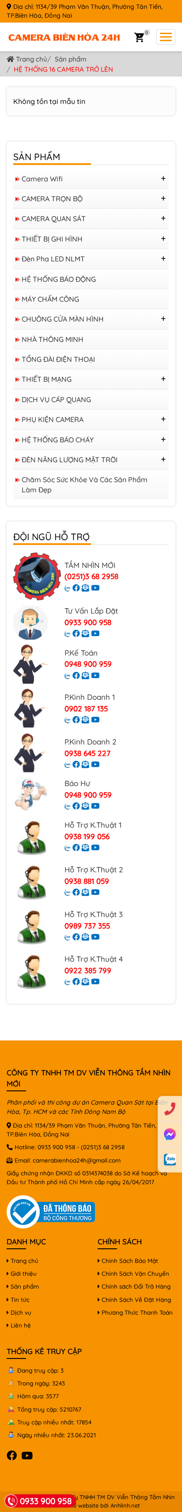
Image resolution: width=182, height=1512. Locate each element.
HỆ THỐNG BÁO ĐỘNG (59, 279)
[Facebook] (76, 587)
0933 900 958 (87, 622)
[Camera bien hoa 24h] (64, 36)
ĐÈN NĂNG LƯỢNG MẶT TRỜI (70, 459)
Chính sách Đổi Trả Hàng (135, 1286)
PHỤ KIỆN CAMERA (52, 419)
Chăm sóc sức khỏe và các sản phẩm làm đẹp (85, 484)
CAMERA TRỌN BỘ (52, 198)
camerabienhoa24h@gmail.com (77, 1160)
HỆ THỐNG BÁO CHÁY (58, 439)
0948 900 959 (88, 663)
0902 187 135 (86, 708)
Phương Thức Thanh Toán (136, 1312)
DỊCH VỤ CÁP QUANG (56, 399)
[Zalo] (67, 587)
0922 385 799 (87, 970)
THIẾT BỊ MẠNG (47, 379)
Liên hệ (20, 1325)
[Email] (85, 587)
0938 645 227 (87, 753)
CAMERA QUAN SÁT (54, 218)
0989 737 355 (87, 925)
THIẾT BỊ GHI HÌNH (52, 238)
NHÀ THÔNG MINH (52, 339)
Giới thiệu (23, 1273)
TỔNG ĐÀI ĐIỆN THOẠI (58, 359)
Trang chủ (30, 59)
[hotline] (170, 1108)
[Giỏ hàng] (139, 37)
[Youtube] (95, 587)
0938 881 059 (86, 881)
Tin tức (19, 1299)
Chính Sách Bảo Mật (129, 1260)
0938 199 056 (87, 836)
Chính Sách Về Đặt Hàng (135, 1299)
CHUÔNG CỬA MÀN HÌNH (63, 319)
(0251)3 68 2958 (91, 576)
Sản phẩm (71, 59)
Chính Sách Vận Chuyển (134, 1273)
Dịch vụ (20, 1312)
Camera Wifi (42, 178)
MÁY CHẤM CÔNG (50, 299)
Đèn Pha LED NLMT (53, 258)
